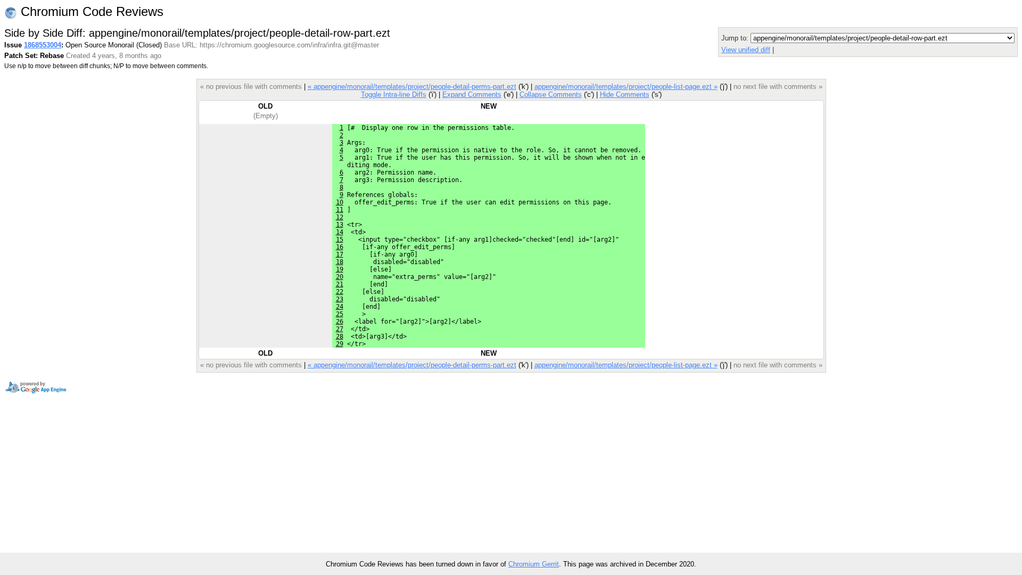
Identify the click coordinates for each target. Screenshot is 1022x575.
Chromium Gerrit (533, 564)
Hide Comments (624, 94)
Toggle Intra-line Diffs (393, 94)
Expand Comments (471, 94)
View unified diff (745, 50)
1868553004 (42, 45)
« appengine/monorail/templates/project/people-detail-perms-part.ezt (412, 87)
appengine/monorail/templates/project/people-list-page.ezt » (626, 87)
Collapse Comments (551, 94)
